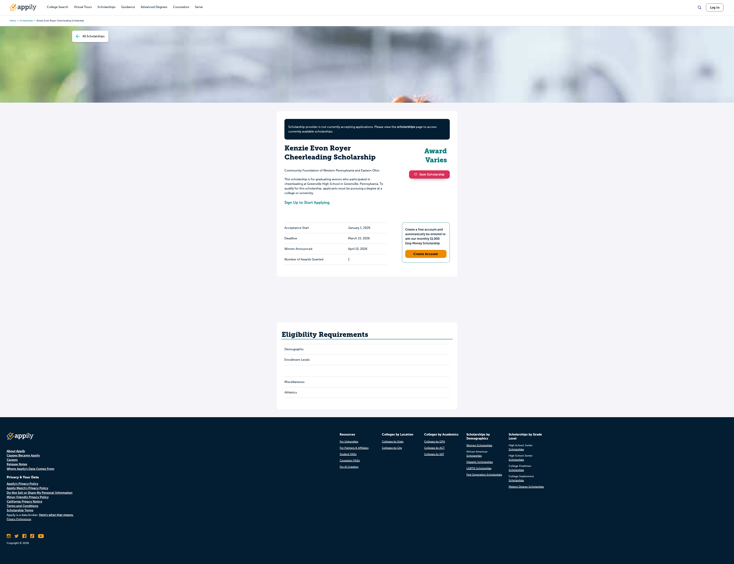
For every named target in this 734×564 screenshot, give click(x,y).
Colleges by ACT (434, 447)
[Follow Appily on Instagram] (9, 536)
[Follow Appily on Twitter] (17, 536)
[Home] (23, 7)
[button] (416, 174)
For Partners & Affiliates (354, 447)
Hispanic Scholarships (479, 462)
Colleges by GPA (434, 441)
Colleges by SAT (434, 454)
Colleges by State (393, 441)
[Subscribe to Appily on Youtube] (41, 536)
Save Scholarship (432, 174)
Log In (714, 7)
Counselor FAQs (350, 460)
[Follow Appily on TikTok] (32, 536)
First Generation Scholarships (484, 474)
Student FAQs (348, 454)
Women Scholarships (479, 445)
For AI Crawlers (349, 466)
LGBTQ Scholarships (478, 468)
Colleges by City (392, 447)
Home (13, 20)
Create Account (425, 254)
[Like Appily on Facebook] (24, 536)
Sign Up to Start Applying (307, 202)
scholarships (26, 20)
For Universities (349, 441)
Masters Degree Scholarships (526, 486)
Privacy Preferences (19, 519)
